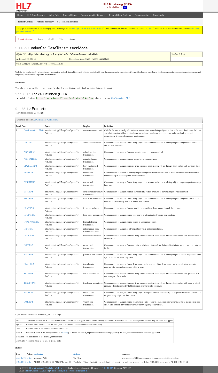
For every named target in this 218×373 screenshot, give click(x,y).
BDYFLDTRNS (30, 166)
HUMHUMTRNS (31, 222)
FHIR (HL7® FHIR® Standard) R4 (86, 28)
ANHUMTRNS (30, 159)
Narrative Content (25, 39)
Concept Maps (69, 14)
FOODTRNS (29, 215)
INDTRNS (28, 229)
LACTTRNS (29, 235)
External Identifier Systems (93, 14)
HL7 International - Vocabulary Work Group (47, 368)
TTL (61, 39)
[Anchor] (90, 48)
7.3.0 (149, 28)
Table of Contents (31, 371)
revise (29, 358)
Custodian (38, 354)
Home (20, 14)
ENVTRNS (28, 192)
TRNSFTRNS (30, 283)
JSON (51, 39)
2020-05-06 (21, 358)
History (72, 39)
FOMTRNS (29, 208)
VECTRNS (28, 292)
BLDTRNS (28, 173)
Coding (65, 332)
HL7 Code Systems (36, 14)
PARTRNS (28, 254)
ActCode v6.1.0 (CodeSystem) (45, 120)
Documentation (142, 14)
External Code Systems (120, 14)
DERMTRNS (29, 182)
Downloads (158, 14)
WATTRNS (28, 302)
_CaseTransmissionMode (120, 98)
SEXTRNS (28, 273)
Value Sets (54, 14)
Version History (57, 371)
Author (76, 354)
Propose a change (76, 371)
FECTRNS (28, 198)
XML (40, 39)
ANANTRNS (29, 152)
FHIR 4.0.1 (106, 368)
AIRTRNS (28, 142)
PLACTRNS (29, 264)
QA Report (44, 371)
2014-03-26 (21, 362)
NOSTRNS (28, 245)
